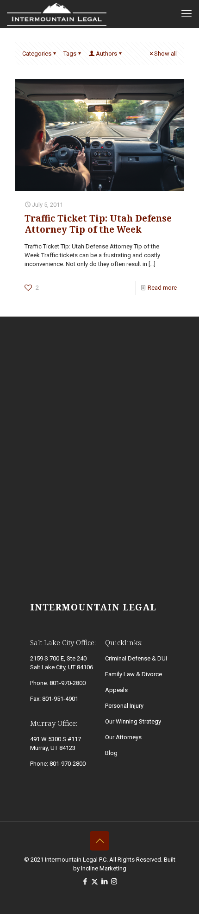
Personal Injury (124, 705)
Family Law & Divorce (133, 674)
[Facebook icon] (84, 881)
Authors (106, 53)
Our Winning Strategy (133, 721)
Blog (111, 752)
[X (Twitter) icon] (94, 881)
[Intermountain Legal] (56, 13)
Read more (162, 287)
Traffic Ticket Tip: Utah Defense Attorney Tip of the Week (98, 223)
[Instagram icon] (114, 881)
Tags (69, 53)
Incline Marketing (103, 868)
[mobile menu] (186, 14)
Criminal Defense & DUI (136, 658)
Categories (36, 53)
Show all (165, 53)
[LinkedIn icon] (104, 881)
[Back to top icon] (99, 841)
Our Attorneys (123, 737)
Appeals (116, 689)
